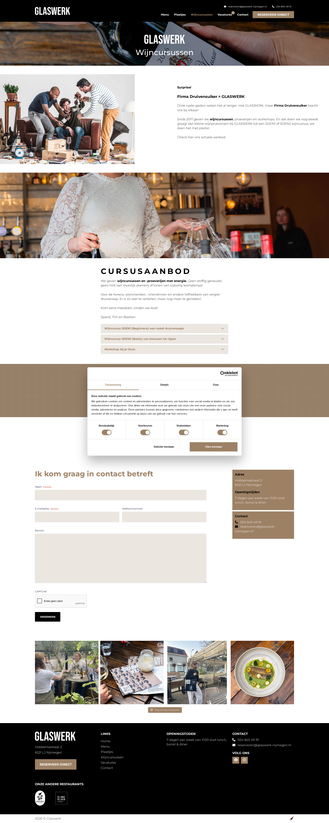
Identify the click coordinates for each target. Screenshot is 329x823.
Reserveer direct (273, 14)
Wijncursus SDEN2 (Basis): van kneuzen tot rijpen (140, 338)
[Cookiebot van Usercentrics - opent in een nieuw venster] (223, 373)
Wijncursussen (201, 14)
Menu (165, 14)
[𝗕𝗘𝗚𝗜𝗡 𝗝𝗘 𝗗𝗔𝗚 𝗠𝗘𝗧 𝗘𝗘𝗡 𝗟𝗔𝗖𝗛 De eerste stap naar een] (67, 672)
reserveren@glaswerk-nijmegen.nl (247, 6)
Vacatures (225, 14)
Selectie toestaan (164, 446)
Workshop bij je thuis (119, 349)
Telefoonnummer (132, 508)
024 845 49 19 (283, 6)
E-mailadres (46, 508)
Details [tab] (164, 384)
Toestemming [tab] (113, 384)
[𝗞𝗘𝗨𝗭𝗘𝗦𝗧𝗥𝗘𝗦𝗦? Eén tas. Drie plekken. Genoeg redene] (197, 672)
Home (105, 741)
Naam (43, 486)
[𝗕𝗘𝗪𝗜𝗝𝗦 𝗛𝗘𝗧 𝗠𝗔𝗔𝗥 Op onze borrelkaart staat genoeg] (132, 672)
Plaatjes (180, 14)
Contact (242, 14)
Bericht (39, 530)
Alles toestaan (213, 446)
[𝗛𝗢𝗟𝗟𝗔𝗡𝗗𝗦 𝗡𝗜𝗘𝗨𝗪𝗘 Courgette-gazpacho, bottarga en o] (262, 672)
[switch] (145, 432)
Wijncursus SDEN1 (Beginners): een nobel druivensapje (144, 328)
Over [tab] (216, 384)
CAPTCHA (41, 591)
